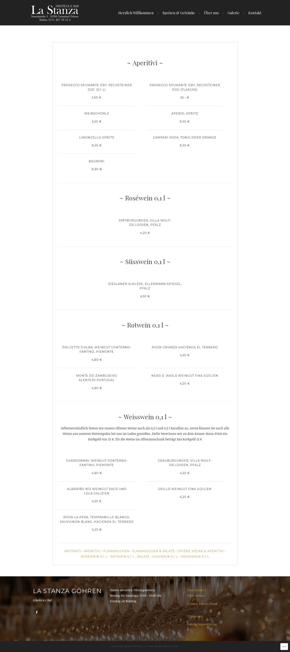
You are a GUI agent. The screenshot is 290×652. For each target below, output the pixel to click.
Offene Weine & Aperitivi (200, 551)
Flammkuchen (116, 551)
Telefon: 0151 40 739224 (202, 604)
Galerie (233, 13)
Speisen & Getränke (179, 13)
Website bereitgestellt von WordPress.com (144, 646)
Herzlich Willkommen (136, 13)
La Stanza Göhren (67, 591)
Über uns (211, 13)
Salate (143, 556)
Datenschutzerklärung (202, 624)
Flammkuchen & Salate (153, 551)
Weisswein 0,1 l (195, 556)
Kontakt (254, 13)
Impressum (195, 616)
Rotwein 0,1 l (122, 556)
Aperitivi (92, 551)
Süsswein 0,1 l (165, 556)
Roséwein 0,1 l (94, 556)
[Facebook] (36, 612)
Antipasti (72, 551)
